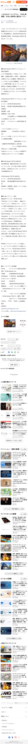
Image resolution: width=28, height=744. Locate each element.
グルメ (11, 5)
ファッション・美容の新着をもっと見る (14, 509)
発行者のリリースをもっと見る (14, 440)
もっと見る (23, 449)
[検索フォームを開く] (14, 2)
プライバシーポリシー (7, 730)
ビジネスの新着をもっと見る (14, 638)
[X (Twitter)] (12, 352)
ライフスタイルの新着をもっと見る (14, 573)
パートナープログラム (7, 723)
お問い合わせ (14, 364)
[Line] (15, 352)
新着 (2, 5)
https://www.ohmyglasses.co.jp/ (9, 308)
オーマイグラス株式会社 (7, 20)
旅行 (15, 5)
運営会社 (4, 720)
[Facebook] (9, 352)
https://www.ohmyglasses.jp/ (18, 311)
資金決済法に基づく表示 (8, 733)
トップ (3, 703)
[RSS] (19, 737)
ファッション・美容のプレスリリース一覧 (17, 703)
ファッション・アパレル (14, 346)
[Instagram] (15, 737)
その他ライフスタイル (6, 348)
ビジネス (13, 342)
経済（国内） (17, 348)
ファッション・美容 (23, 5)
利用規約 (4, 726)
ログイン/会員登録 (21, 2)
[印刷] (18, 352)
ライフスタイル (5, 342)
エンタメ (6, 5)
